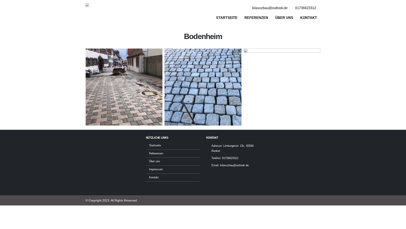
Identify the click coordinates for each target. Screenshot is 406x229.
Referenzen (256, 18)
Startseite (226, 18)
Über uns (284, 18)
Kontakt (308, 18)
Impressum (156, 169)
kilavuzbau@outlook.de (234, 165)
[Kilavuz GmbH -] (96, 13)
